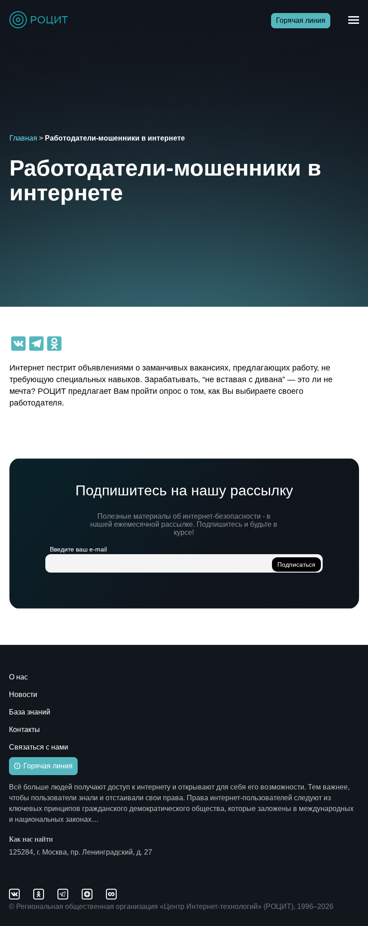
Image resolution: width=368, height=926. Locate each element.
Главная (23, 138)
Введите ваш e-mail (78, 549)
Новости (23, 694)
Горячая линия (300, 20)
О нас (18, 677)
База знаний (29, 712)
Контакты (24, 729)
